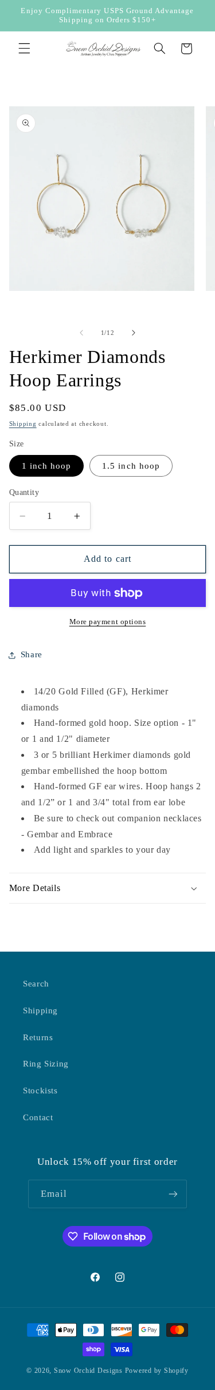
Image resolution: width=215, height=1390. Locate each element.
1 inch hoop (47, 465)
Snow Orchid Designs (88, 1370)
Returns (38, 1037)
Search (36, 983)
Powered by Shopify (157, 1370)
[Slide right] (133, 333)
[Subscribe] (173, 1194)
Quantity (24, 492)
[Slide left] (81, 333)
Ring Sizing (46, 1063)
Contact (38, 1117)
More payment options (107, 622)
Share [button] (31, 654)
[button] (24, 48)
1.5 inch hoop (131, 465)
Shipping (23, 424)
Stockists (40, 1090)
